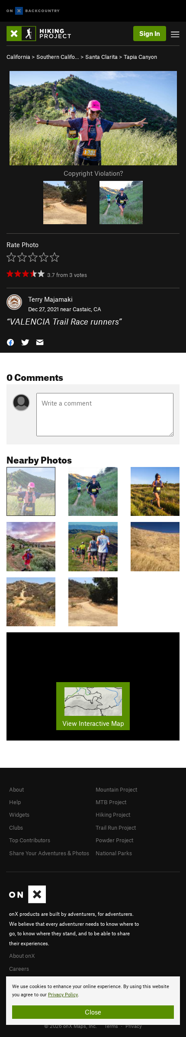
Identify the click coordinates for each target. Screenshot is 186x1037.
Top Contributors (29, 840)
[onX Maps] (27, 901)
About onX (22, 955)
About (16, 789)
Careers (19, 968)
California (18, 56)
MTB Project (111, 802)
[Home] (43, 33)
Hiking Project (113, 814)
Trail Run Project (116, 827)
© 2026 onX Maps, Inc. (70, 1026)
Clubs (16, 827)
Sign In (149, 33)
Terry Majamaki (50, 299)
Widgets (19, 814)
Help (15, 802)
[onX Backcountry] (33, 11)
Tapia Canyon (140, 56)
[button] (10, 342)
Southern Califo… (57, 56)
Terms (111, 1026)
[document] (93, 1000)
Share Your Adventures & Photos (49, 853)
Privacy (133, 1026)
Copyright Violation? (93, 173)
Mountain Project (116, 789)
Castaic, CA (87, 309)
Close (93, 1012)
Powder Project (114, 840)
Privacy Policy (63, 995)
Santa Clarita (101, 56)
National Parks (114, 853)
